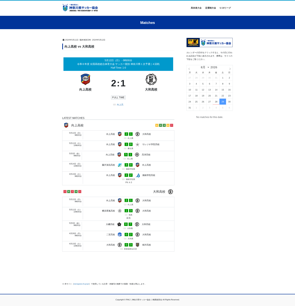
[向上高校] (85, 83)
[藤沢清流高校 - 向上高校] (118, 166)
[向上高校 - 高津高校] (118, 156)
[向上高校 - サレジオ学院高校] (118, 146)
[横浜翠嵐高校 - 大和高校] (118, 214)
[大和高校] (151, 83)
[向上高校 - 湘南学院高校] (118, 178)
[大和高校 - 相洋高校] (118, 246)
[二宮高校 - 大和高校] (118, 236)
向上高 (120, 104)
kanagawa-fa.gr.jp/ (81, 284)
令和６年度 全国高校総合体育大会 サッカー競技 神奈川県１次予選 (114, 64)
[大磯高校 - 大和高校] (118, 226)
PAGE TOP (285, 294)
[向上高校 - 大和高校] (118, 136)
